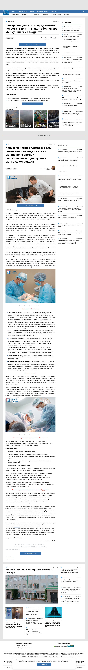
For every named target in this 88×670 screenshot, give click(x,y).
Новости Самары (11, 21)
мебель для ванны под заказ (69, 46)
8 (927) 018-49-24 (23, 645)
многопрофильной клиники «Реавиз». (36, 267)
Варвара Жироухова (44, 168)
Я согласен (44, 664)
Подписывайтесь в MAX (32, 44)
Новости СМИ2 (10, 109)
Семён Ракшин (45, 37)
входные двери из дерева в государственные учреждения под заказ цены (69, 193)
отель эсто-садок (10, 556)
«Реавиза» (17, 527)
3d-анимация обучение (64, 165)
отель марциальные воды (12, 107)
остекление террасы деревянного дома (71, 74)
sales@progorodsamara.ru (23, 648)
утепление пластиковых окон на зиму (68, 187)
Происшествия (9, 38)
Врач (15, 168)
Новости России (67, 57)
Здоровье (66, 34)
